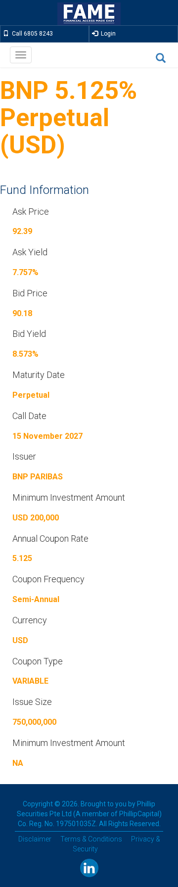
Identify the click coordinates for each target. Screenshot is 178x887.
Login (107, 33)
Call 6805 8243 (31, 33)
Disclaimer (34, 839)
